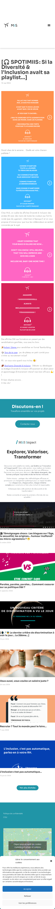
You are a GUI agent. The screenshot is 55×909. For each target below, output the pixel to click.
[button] (51, 861)
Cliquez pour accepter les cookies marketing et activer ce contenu (27, 845)
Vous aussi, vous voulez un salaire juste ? (24, 681)
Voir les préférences (27, 903)
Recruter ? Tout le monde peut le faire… (23, 726)
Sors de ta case (11, 352)
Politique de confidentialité (13, 813)
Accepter (27, 889)
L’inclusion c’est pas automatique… (21, 771)
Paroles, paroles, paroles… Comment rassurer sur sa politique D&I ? (27, 586)
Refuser (27, 896)
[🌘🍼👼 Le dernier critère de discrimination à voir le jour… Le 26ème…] (27, 634)
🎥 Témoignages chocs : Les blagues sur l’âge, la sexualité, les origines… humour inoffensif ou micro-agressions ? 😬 (27, 536)
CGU (5, 817)
